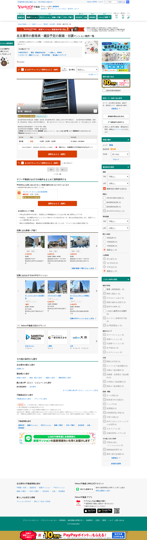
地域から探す (21, 377)
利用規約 (62, 520)
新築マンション (32, 17)
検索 (127, 1)
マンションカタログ (24, 501)
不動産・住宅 (21, 487)
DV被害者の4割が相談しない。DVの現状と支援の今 (35, 2)
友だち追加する (86, 489)
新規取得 (56, 6)
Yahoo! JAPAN (92, 2)
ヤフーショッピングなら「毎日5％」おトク (64, 8)
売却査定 (92, 17)
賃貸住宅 (21, 17)
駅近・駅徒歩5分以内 (38, 52)
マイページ (118, 129)
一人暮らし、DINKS (55, 52)
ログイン (44, 8)
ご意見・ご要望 (100, 520)
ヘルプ (100, 2)
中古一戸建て (68, 17)
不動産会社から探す (24, 399)
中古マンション (45, 17)
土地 (85, 17)
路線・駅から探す (36, 377)
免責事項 (89, 520)
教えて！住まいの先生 (42, 501)
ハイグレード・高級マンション (28, 55)
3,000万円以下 (23, 52)
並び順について (93, 74)
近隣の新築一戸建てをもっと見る (83, 268)
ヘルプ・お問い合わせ (116, 520)
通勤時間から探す (64, 377)
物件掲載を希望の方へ (76, 520)
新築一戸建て (57, 17)
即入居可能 (46, 55)
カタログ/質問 (103, 17)
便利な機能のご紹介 (103, 490)
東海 (111, 145)
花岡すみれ (122, 2)
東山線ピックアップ (59, 55)
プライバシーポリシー (31, 520)
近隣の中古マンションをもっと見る (82, 318)
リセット (116, 159)
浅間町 (19, 368)
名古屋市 (33, 386)
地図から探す (50, 377)
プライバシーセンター (49, 520)
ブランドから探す (40, 399)
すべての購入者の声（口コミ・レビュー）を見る (80, 390)
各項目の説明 (116, 463)
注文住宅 (79, 17)
